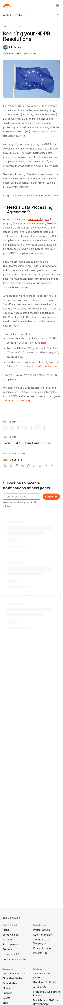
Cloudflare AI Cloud (44, 982)
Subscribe (51, 496)
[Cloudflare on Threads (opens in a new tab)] (46, 465)
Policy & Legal (32, 443)
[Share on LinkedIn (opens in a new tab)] (18, 427)
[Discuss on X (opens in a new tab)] (11, 427)
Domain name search (14, 959)
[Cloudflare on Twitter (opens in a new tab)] (11, 465)
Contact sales (10, 934)
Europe (8, 443)
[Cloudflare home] (6, 5)
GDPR (18, 443)
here (43, 342)
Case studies (9, 983)
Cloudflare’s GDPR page (17, 400)
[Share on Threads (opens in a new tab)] (37, 427)
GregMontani (22, 195)
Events (6, 997)
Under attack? (10, 954)
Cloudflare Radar (12, 978)
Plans (5, 929)
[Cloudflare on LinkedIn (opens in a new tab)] (17, 465)
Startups (7, 949)
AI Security (39, 986)
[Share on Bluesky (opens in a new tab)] (24, 427)
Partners (7, 939)
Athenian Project (42, 934)
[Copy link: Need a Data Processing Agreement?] (4, 207)
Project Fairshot (42, 948)
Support (7, 992)
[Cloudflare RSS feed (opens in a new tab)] (5, 465)
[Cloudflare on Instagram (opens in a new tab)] (28, 465)
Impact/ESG (40, 952)
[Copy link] (44, 427)
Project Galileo (41, 929)
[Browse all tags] (58, 14)
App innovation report (15, 973)
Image (6, 195)
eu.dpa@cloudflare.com (45, 366)
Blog (5, 1002)
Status (6, 988)
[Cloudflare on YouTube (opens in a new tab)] (22, 465)
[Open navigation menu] (57, 5)
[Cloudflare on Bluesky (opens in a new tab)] (40, 465)
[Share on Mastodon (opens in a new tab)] (31, 427)
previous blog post (38, 219)
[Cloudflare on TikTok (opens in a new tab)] (52, 465)
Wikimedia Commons (46, 195)
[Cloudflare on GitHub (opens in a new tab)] (34, 465)
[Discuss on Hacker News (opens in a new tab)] (5, 427)
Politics (46, 443)
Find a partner (10, 944)
